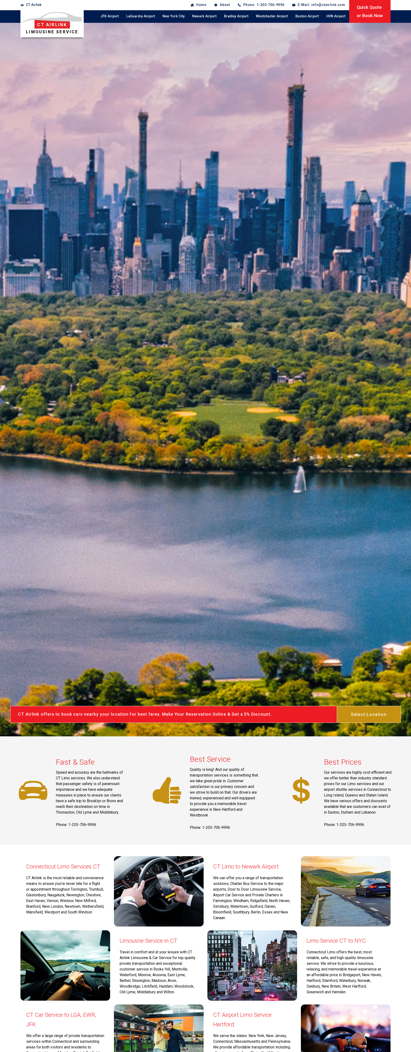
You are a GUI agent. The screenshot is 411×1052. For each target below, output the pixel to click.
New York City (173, 16)
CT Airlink (34, 5)
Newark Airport (204, 16)
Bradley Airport (236, 16)
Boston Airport (307, 16)
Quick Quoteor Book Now (370, 11)
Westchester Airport (272, 16)
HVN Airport (335, 16)
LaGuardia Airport (140, 16)
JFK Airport (109, 16)
